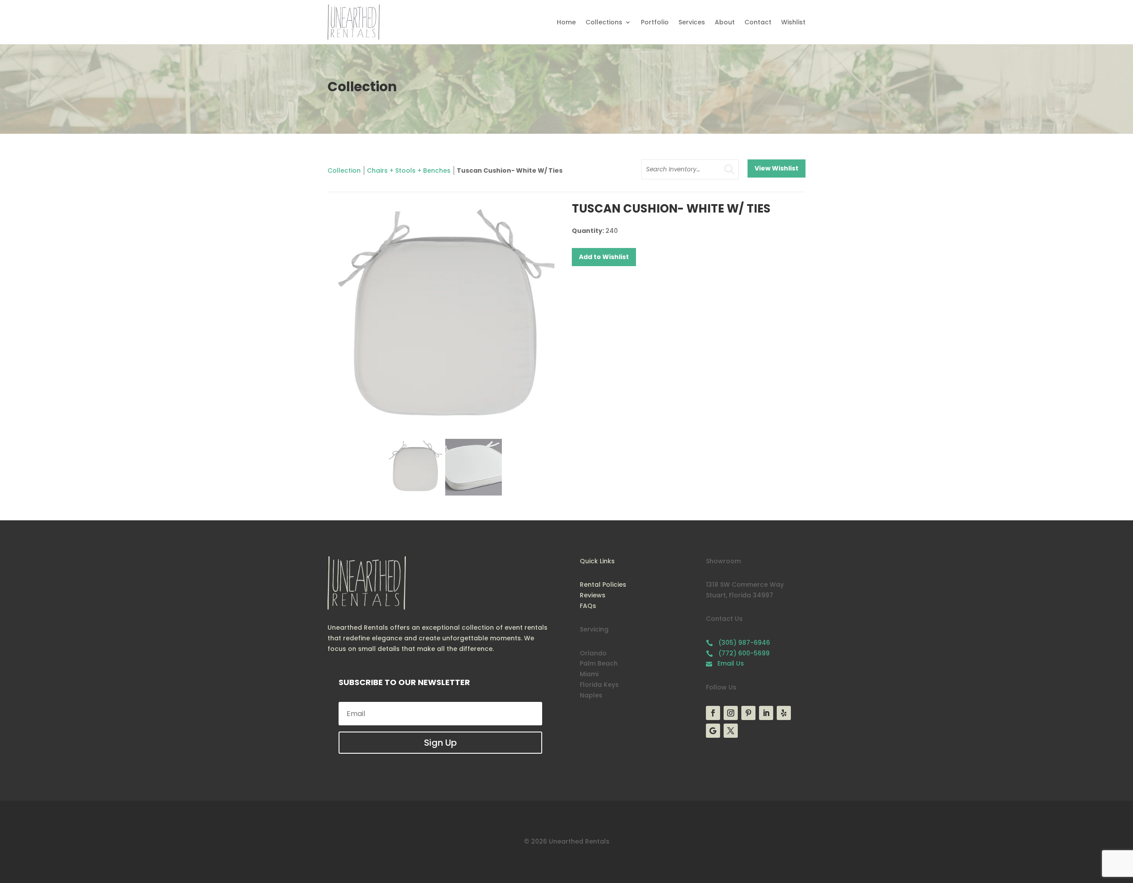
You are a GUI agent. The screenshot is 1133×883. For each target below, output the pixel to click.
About (725, 22)
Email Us (725, 663)
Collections (604, 22)
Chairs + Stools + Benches (409, 170)
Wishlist (793, 22)
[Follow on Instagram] (731, 713)
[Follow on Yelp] (784, 713)
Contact (757, 22)
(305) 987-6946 (738, 642)
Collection (344, 170)
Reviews (592, 595)
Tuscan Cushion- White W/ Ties (510, 170)
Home (566, 22)
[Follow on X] (731, 731)
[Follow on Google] (713, 731)
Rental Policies (603, 584)
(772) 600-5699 (738, 653)
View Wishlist (776, 168)
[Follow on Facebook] (713, 713)
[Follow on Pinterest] (748, 713)
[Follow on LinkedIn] (766, 713)
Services (691, 22)
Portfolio (655, 22)
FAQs (588, 605)
